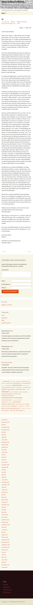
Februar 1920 (5, 537)
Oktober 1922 (5, 522)
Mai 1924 (4, 494)
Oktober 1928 (5, 444)
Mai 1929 (4, 434)
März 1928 (4, 449)
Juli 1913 (4, 554)
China (19, 22)
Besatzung (9, 383)
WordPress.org (6, 592)
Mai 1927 (4, 454)
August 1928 (4, 447)
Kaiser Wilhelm (14, 392)
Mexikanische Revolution (12, 398)
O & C (14, 23)
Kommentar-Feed (7, 589)
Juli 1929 (4, 432)
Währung (19, 410)
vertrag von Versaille (25, 408)
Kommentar (5, 270)
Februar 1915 (5, 549)
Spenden (14, 406)
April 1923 (4, 509)
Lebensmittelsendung (8, 395)
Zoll (24, 410)
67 (12, 331)
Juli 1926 (4, 469)
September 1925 (6, 484)
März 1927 (4, 459)
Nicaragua (10, 23)
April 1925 (4, 487)
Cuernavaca (8, 385)
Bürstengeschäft (26, 383)
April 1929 (4, 437)
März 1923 (4, 512)
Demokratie (24, 22)
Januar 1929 (4, 439)
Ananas (18, 381)
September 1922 (6, 524)
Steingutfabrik (21, 406)
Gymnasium (11, 389)
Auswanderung (25, 381)
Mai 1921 (4, 532)
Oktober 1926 (5, 467)
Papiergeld (17, 402)
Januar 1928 (4, 452)
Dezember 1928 (5, 442)
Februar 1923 (5, 514)
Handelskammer (21, 389)
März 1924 (4, 497)
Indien (28, 389)
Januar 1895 (4, 567)
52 (29, 252)
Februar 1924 (5, 499)
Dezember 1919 (5, 539)
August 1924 (4, 492)
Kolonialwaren (23, 392)
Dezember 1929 (5, 427)
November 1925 (5, 482)
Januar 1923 (4, 517)
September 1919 (6, 544)
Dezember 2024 (5, 422)
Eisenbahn (19, 387)
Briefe (13, 22)
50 (3, 252)
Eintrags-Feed (6, 587)
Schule (27, 404)
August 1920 (4, 534)
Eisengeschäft (27, 387)
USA (3, 408)
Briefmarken (17, 383)
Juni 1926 (4, 472)
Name (4, 281)
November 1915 (5, 547)
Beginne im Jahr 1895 (7, 305)
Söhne (27, 406)
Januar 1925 (4, 489)
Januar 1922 (4, 529)
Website (4, 287)
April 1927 (4, 457)
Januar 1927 (4, 462)
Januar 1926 (4, 479)
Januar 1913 (4, 559)
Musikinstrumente (7, 400)
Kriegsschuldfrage (7, 394)
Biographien (4, 318)
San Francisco (20, 404)
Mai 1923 (4, 507)
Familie (4, 389)
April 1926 (4, 477)
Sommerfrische (6, 406)
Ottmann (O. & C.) (7, 402)
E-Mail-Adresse (6, 284)
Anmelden (5, 584)
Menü (3, 13)
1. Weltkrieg (5, 381)
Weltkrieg (12, 410)
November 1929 (5, 429)
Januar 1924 (4, 502)
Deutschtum (26, 385)
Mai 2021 (4, 424)
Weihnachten (5, 410)
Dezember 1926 (5, 464)
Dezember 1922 (5, 519)
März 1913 (4, 557)
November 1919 (5, 542)
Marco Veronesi (6, 362)
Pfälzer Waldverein (8, 404)
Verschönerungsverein (12, 408)
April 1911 (4, 562)
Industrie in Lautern (6, 323)
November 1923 (5, 504)
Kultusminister (17, 394)
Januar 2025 (4, 419)
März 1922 (4, 527)
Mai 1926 (4, 474)
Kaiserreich (4, 23)
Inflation (5, 392)
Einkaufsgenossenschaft (8, 387)
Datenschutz (5, 601)
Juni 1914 (4, 552)
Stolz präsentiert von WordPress (17, 601)
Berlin (3, 383)
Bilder (3, 320)
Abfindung (12, 381)
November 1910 (5, 564)
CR (19, 23)
